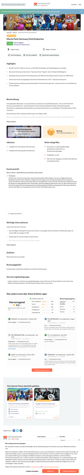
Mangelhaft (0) (35, 309)
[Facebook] (13, 430)
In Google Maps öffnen (14, 213)
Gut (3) (33, 304)
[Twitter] (17, 430)
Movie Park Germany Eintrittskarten (18, 403)
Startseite (9, 32)
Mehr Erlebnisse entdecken (64, 133)
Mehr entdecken (23, 134)
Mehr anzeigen (12, 348)
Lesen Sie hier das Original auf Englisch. (50, 11)
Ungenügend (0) (36, 312)
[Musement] (42, 4)
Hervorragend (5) (36, 301)
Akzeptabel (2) (35, 307)
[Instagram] (20, 430)
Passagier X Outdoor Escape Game (45, 403)
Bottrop (15, 32)
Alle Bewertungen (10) (37, 298)
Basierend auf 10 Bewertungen (22, 44)
